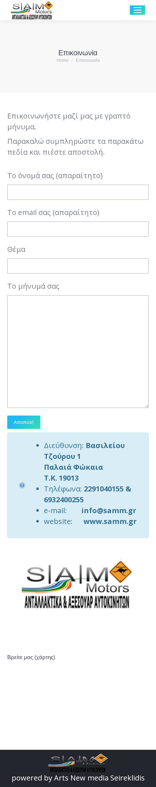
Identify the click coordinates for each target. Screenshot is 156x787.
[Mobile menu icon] (137, 10)
